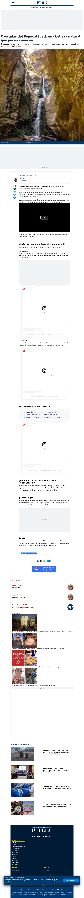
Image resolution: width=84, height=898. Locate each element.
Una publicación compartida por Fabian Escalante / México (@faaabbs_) (44, 334)
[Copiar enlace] (14, 198)
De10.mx (14, 874)
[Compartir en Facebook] (14, 186)
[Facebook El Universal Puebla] (44, 885)
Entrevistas (15, 848)
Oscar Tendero (17, 585)
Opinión (16, 580)
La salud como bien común (23, 607)
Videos (14, 856)
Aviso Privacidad (58, 889)
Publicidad (50, 889)
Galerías (14, 860)
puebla (24, 553)
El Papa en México (19, 598)
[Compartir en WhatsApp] (14, 192)
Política (14, 858)
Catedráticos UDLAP (19, 605)
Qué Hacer (22, 175)
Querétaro (46, 870)
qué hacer (32, 553)
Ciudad (14, 844)
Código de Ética (40, 889)
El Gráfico (15, 872)
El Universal (15, 870)
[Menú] (12, 2)
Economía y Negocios (18, 846)
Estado (14, 842)
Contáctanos (31, 889)
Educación (15, 850)
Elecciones (15, 862)
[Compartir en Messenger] (14, 195)
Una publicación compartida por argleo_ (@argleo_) (44, 396)
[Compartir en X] (14, 189)
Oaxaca (45, 872)
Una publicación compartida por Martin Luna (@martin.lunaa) (44, 470)
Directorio (24, 889)
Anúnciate (15, 864)
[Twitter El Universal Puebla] (46, 885)
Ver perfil (23, 180)
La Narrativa (17, 588)
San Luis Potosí (47, 874)
